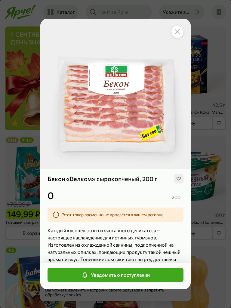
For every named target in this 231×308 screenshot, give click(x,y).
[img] (178, 178)
